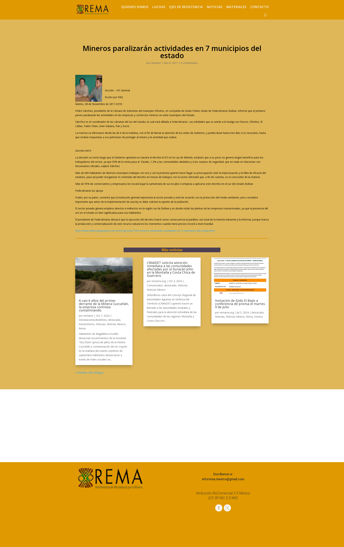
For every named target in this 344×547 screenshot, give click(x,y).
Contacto (259, 7)
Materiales (236, 7)
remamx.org (159, 281)
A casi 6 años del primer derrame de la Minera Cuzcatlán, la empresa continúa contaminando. (104, 305)
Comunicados (155, 285)
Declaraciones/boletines (93, 319)
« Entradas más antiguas (89, 372)
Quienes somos (134, 7)
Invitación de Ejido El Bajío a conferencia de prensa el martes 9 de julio (240, 303)
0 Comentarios (189, 63)
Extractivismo (86, 324)
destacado (114, 319)
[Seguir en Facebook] (218, 507)
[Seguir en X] (227, 507)
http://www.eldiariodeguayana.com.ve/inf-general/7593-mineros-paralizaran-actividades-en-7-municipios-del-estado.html (145, 230)
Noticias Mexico (116, 324)
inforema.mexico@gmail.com (223, 479)
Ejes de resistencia (186, 7)
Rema (82, 328)
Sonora (258, 316)
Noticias (214, 7)
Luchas (158, 7)
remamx (156, 63)
